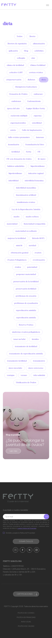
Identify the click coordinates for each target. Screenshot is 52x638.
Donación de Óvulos (18, 94)
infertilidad (14, 180)
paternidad (32, 267)
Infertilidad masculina (26, 188)
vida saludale (39, 375)
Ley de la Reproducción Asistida (26, 209)
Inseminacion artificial (26, 195)
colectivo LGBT (16, 72)
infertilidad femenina (34, 180)
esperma (37, 116)
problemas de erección (26, 296)
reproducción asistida (26, 317)
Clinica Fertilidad (37, 65)
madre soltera (32, 216)
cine (33, 58)
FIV (39, 152)
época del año (13, 108)
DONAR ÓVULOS (26, 541)
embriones (16, 101)
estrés (13, 130)
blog (26, 51)
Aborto (32, 36)
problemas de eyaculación (26, 303)
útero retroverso (35, 368)
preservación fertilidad (26, 289)
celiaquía (21, 58)
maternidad (12, 224)
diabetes (31, 79)
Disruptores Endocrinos (26, 87)
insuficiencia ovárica (26, 202)
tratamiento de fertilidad (26, 346)
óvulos (18, 267)
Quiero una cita (29, 632)
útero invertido (15, 368)
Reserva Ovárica (26, 325)
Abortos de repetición (17, 43)
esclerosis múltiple (19, 116)
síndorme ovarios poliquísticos (26, 332)
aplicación (13, 51)
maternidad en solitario (26, 231)
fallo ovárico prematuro (19, 137)
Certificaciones (25, 594)
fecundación (13, 144)
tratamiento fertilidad (17, 361)
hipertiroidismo (38, 166)
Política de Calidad (26, 626)
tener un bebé (19, 339)
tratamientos (39, 361)
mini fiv (19, 245)
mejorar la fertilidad (17, 238)
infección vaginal (36, 173)
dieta (43, 79)
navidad (32, 245)
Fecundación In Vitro (34, 144)
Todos (19, 36)
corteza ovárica (36, 72)
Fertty (28, 152)
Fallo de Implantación (32, 130)
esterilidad (37, 123)
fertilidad (15, 152)
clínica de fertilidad (15, 65)
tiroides (35, 339)
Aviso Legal (26, 622)
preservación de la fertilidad (26, 281)
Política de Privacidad (26, 617)
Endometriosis (34, 101)
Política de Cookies (26, 613)
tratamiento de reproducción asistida (26, 353)
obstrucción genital (19, 253)
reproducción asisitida (26, 310)
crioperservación (13, 79)
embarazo (38, 94)
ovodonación (39, 260)
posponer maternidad (26, 274)
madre (16, 216)
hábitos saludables (15, 166)
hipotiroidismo (15, 173)
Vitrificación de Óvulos (26, 382)
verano (24, 375)
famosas (40, 137)
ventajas (10, 375)
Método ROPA (38, 238)
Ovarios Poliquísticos (16, 260)
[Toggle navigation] (48, 4)
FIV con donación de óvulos (19, 159)
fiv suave (41, 159)
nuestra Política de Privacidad (26, 528)
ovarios (38, 253)
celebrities (39, 51)
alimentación (39, 43)
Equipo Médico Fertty (35, 108)
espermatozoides (18, 123)
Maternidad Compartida (34, 224)
